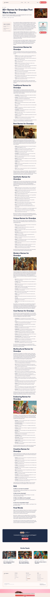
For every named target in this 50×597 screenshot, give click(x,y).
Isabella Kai (5, 17)
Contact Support (28, 574)
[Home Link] (2, 7)
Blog (28, 2)
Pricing (22, 2)
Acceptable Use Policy (40, 578)
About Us (16, 574)
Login (37, 2)
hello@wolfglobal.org (43, 584)
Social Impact (16, 577)
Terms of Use (39, 574)
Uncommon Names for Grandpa (6, 26)
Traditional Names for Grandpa (6, 28)
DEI (15, 578)
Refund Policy (39, 577)
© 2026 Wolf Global (9, 584)
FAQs (25, 2)
